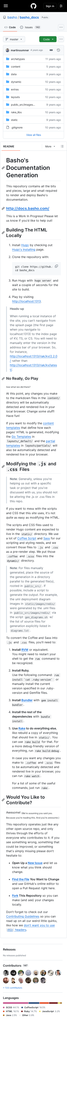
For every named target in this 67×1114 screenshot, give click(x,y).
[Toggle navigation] (6, 6)
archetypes (18, 59)
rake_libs (16, 112)
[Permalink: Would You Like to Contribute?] (3, 800)
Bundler (27, 700)
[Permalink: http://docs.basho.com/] (3, 208)
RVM (24, 649)
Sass (46, 538)
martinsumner (20, 50)
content (15, 66)
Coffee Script (26, 538)
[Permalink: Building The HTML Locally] (3, 232)
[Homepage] (33, 6)
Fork (15, 895)
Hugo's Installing (23, 249)
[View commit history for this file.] (58, 50)
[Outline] (62, 146)
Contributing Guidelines (22, 916)
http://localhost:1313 (26, 301)
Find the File (20, 879)
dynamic (16, 81)
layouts (15, 97)
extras (15, 89)
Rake (21, 728)
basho (12, 17)
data (14, 74)
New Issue (35, 863)
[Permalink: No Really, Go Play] (3, 378)
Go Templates (21, 436)
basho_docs (29, 17)
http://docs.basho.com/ (27, 208)
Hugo (25, 245)
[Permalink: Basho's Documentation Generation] (3, 167)
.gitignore (17, 127)
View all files (33, 134)
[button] (56, 266)
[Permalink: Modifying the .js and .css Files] (3, 466)
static (14, 119)
